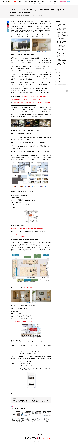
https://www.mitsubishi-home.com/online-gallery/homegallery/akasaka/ (27, 228)
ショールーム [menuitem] (43, 1)
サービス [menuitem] (21, 1)
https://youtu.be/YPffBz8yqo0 (20, 236)
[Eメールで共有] (8, 30)
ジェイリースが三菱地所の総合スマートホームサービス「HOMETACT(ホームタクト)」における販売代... (61, 53)
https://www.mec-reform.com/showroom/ (23, 321)
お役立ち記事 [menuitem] (46, 441)
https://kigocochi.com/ (28, 287)
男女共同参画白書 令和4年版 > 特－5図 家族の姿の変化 (34, 96)
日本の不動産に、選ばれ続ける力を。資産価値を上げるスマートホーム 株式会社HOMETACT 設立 (61, 35)
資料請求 (63, 1)
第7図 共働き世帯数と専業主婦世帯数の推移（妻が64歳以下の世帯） (26, 99)
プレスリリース (18, 7)
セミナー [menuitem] (49, 1)
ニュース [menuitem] (26, 1)
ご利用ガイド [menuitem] (40, 441)
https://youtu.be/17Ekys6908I (20, 234)
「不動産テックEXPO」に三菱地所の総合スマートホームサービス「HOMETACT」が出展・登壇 (61, 62)
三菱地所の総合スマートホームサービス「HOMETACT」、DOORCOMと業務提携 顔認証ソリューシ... (62, 27)
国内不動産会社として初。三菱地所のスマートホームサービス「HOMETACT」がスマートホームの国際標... (61, 43)
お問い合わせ (70, 1)
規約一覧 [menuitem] (35, 441)
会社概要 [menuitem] (30, 441)
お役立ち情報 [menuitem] (37, 1)
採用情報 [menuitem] (54, 1)
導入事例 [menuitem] (31, 1)
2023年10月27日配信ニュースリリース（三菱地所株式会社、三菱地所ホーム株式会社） (32, 102)
